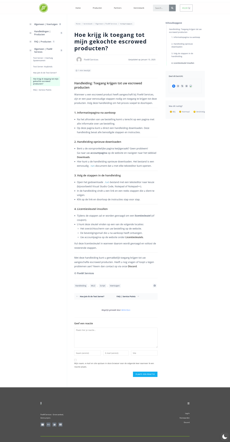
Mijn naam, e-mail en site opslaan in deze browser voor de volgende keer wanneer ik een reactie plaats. (114, 365)
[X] (182, 86)
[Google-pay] (48, 425)
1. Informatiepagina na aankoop (185, 37)
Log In (187, 413)
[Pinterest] (190, 86)
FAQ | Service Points (126, 296)
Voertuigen (115, 285)
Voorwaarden (185, 418)
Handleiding (80, 285)
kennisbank (88, 24)
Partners (118, 8)
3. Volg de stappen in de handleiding (182, 55)
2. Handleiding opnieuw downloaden (182, 45)
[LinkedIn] (186, 86)
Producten (97, 8)
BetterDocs (125, 310)
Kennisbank (139, 8)
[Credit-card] (60, 425)
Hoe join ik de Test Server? (92, 296)
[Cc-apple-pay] (42, 425)
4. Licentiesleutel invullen (182, 63)
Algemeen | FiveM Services (106, 24)
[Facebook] (178, 86)
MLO (93, 285)
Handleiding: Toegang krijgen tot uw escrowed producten (185, 30)
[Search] (172, 8)
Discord (187, 422)
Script (102, 285)
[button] (225, 437)
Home (78, 8)
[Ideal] (54, 425)
